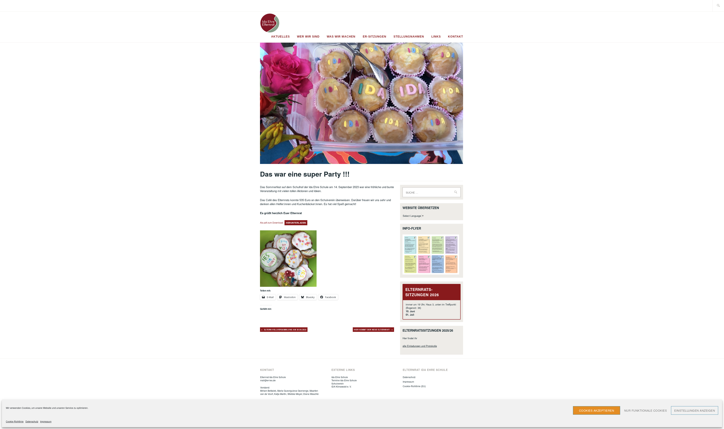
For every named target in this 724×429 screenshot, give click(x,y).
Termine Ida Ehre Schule (344, 380)
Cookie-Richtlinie (15, 421)
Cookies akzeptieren (596, 410)
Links (436, 36)
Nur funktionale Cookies (645, 410)
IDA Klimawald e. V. (341, 386)
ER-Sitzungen (374, 36)
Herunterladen (296, 222)
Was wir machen (341, 36)
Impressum (45, 421)
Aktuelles (280, 36)
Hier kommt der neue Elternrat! (372, 329)
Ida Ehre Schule (339, 377)
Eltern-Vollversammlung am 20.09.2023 (285, 329)
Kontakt (455, 36)
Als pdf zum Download (271, 222)
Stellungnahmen (408, 36)
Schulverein (337, 383)
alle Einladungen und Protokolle (420, 346)
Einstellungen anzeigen (694, 410)
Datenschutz (31, 421)
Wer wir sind (308, 36)
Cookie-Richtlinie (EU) (414, 386)
